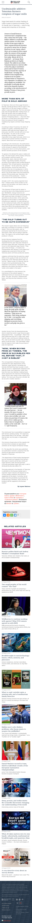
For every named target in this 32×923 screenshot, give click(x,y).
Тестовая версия (7, 917)
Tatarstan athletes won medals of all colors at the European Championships (15, 554)
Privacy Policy (6, 910)
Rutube (9, 503)
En (20, 903)
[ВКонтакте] (4, 515)
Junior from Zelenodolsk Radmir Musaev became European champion (15, 769)
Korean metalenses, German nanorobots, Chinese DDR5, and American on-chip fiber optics (16, 660)
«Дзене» (16, 503)
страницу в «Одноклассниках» (13, 499)
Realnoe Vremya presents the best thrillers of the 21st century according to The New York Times (15, 697)
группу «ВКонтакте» (17, 496)
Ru (17, 903)
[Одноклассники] (8, 515)
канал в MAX (9, 498)
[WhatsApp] (11, 515)
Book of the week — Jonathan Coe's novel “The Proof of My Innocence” (15, 873)
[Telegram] (15, 515)
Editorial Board (6, 903)
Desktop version (6, 916)
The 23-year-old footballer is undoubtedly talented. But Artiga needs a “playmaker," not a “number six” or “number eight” (16, 732)
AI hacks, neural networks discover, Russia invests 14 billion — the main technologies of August (16, 838)
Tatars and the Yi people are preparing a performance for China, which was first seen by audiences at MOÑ (16, 588)
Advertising (5, 905)
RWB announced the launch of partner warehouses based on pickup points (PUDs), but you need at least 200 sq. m (16, 624)
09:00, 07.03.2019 (6, 17)
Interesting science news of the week (15, 804)
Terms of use (5, 907)
